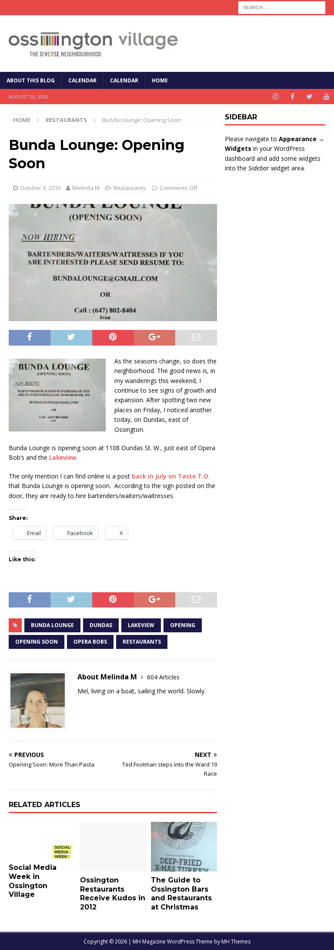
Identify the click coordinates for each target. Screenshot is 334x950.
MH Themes (235, 941)
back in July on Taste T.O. (171, 476)
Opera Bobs (90, 641)
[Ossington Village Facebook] (292, 96)
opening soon (36, 641)
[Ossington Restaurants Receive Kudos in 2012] (113, 847)
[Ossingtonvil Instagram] (275, 96)
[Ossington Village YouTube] (326, 96)
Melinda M (86, 188)
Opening (182, 625)
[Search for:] (281, 7)
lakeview (141, 625)
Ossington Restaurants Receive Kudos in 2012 (112, 893)
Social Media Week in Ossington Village (33, 881)
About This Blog (31, 80)
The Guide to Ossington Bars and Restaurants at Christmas (181, 893)
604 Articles (163, 677)
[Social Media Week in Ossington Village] (42, 840)
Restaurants (130, 188)
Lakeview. (63, 457)
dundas (101, 625)
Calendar (82, 80)
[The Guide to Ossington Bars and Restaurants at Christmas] (184, 847)
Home (160, 80)
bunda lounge (52, 625)
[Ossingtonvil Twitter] (309, 96)
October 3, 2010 (40, 188)
